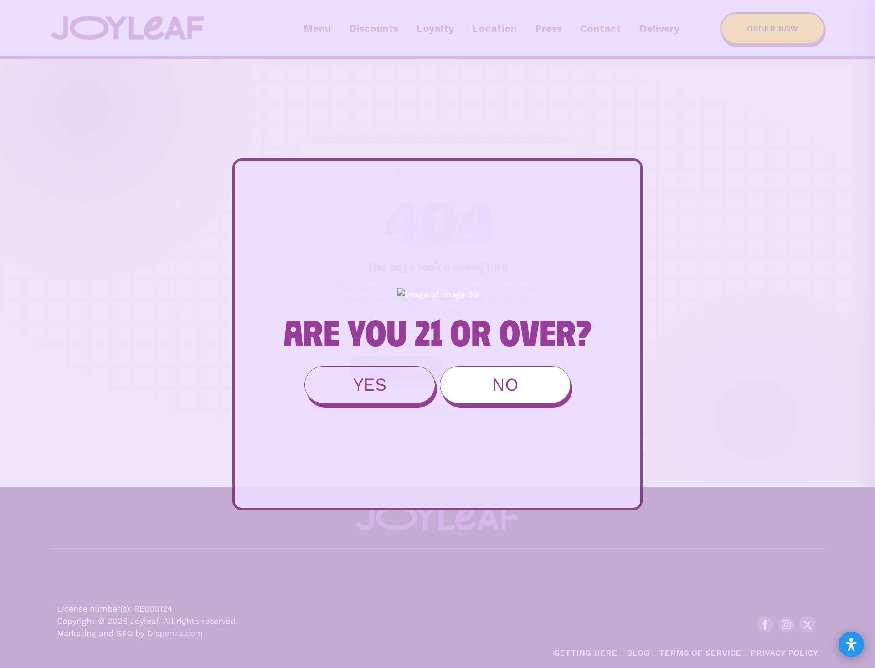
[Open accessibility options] (851, 644)
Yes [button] (370, 384)
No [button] (505, 384)
